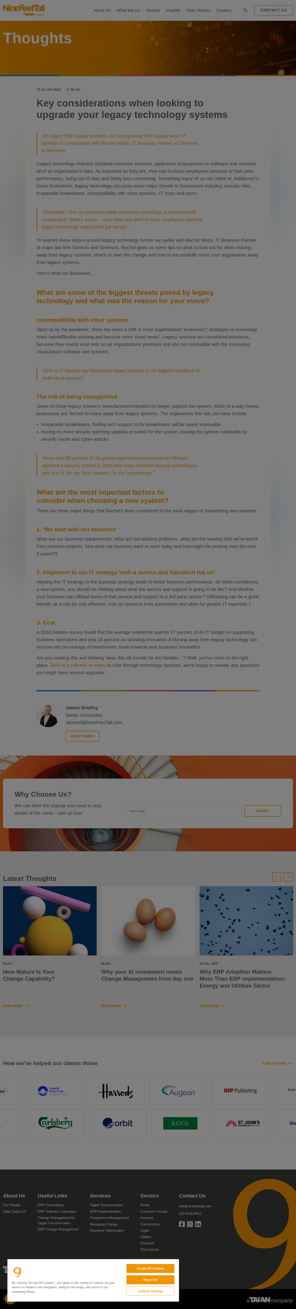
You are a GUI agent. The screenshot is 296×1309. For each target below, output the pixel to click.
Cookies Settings (150, 1291)
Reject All (150, 1280)
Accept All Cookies (150, 1268)
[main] (93, 1280)
